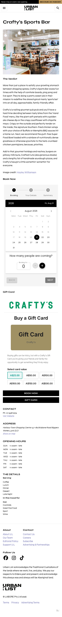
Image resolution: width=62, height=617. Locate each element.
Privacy (15, 602)
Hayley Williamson (26, 172)
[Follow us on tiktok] (22, 558)
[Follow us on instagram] (14, 558)
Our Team (8, 537)
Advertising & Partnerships (36, 544)
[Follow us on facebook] (6, 558)
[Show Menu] (4, 8)
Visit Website (8, 416)
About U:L (8, 534)
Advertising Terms (30, 602)
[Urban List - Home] (31, 8)
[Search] (58, 8)
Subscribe (28, 541)
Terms (6, 602)
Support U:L (9, 544)
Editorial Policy (10, 541)
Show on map (9, 433)
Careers (27, 537)
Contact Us (28, 534)
